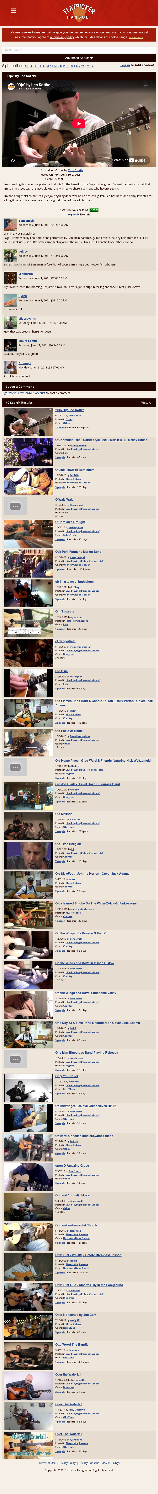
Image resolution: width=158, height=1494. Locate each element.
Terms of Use (47, 1463)
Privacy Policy (67, 1463)
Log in (125, 65)
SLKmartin (25, 274)
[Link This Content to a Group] (93, 209)
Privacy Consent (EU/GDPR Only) (99, 1463)
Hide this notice (136, 37)
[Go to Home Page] (79, 13)
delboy (23, 251)
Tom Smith (75, 170)
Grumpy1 (24, 363)
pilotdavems (27, 318)
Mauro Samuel (28, 341)
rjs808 (22, 296)
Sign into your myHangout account (23, 393)
